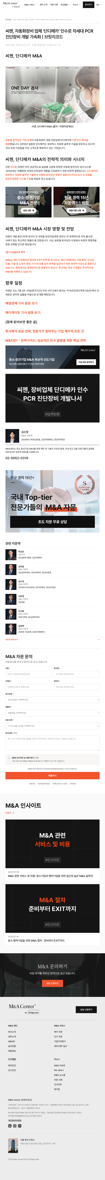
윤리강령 (12, 1046)
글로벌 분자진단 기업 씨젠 (18, 140)
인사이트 (58, 1084)
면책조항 (73, 784)
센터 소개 (43, 4)
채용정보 (12, 1051)
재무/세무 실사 (60, 1046)
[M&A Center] (11, 5)
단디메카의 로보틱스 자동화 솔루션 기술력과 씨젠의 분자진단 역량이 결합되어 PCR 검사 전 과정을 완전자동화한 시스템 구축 (51, 174)
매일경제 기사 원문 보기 (21, 303)
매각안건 (12, 1065)
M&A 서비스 (29, 5)
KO (98, 5)
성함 (7, 668)
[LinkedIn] (9, 1126)
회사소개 (12, 1032)
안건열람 (64, 5)
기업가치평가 (60, 1041)
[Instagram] (14, 1126)
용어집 (57, 1089)
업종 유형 (9, 720)
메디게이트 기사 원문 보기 (22, 313)
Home (8, 20)
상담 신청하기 (52, 983)
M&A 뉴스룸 (59, 1075)
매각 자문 (58, 1032)
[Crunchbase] (19, 1126)
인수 (13, 167)
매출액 (8, 707)
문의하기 (88, 4)
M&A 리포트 (59, 1065)
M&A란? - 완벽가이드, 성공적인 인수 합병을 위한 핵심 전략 (45, 340)
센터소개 (12, 1036)
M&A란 (11, 1041)
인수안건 (12, 1070)
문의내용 (11, 733)
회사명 (57, 668)
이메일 (8, 681)
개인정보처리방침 (44, 784)
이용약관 (32, 784)
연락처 (57, 681)
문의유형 (9, 694)
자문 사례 (54, 4)
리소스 (75, 5)
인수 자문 (58, 1036)
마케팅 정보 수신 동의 (59, 784)
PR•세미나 (59, 1070)
